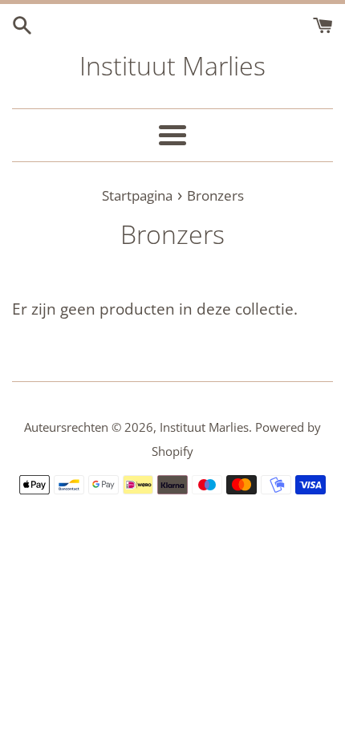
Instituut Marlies (172, 65)
